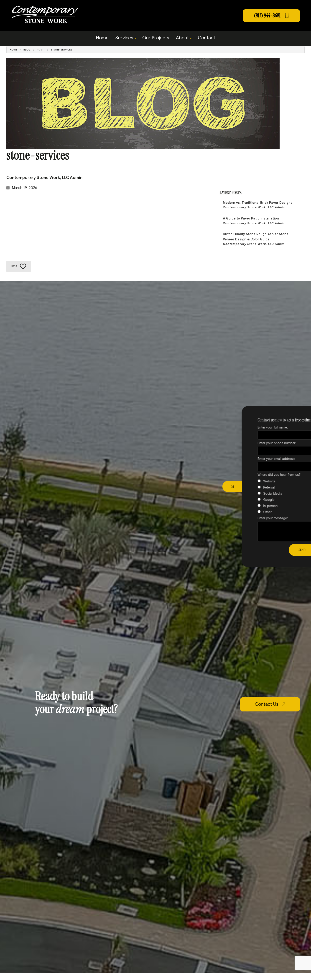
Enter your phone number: (250, 443)
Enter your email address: (250, 459)
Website (243, 481)
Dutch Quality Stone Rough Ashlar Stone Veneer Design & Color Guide (255, 239)
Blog (27, 49)
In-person (244, 506)
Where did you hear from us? (252, 474)
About (182, 38)
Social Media (246, 493)
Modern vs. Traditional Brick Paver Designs (257, 205)
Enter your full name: (246, 427)
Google (242, 499)
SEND (275, 549)
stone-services (61, 49)
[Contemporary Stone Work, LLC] (44, 14)
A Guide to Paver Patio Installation (254, 220)
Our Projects (155, 38)
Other (241, 512)
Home (102, 38)
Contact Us (267, 704)
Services (124, 38)
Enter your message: (246, 518)
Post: (40, 49)
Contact (206, 38)
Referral (242, 487)
